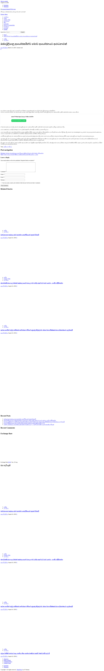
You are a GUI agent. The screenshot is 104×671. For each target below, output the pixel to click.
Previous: (22, 153)
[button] (4, 14)
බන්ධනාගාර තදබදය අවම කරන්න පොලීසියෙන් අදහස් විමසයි (20, 235)
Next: (19, 154)
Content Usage (7, 663)
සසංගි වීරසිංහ (4, 47)
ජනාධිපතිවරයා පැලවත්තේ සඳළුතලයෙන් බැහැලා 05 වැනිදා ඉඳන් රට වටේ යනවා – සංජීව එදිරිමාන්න (32, 283)
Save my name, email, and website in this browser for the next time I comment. (21, 183)
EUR (9, 462)
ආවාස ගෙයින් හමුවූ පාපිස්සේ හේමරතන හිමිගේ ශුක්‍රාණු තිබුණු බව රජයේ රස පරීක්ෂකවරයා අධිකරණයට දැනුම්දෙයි (37, 330)
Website (2, 180)
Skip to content (4, 1)
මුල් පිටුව (6, 17)
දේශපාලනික (7, 19)
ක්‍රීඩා (5, 22)
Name (2, 174)
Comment (3, 171)
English (5, 29)
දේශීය (5, 18)
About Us (6, 659)
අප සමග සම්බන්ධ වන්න (18, 120)
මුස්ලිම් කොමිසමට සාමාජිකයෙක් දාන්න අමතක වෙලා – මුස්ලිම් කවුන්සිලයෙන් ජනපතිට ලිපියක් (29, 424)
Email (2, 177)
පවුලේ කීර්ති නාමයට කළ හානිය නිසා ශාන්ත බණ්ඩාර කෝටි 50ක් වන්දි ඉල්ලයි (24, 423)
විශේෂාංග (6, 26)
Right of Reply (7, 660)
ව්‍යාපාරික (6, 24)
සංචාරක (6, 28)
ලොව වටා (6, 21)
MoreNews (19, 669)
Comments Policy (8, 661)
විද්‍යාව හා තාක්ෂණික (9, 25)
